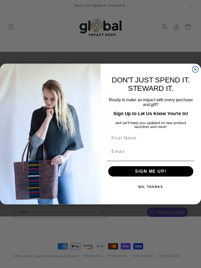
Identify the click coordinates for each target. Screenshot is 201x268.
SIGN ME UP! (150, 171)
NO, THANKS (150, 187)
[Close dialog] (195, 69)
